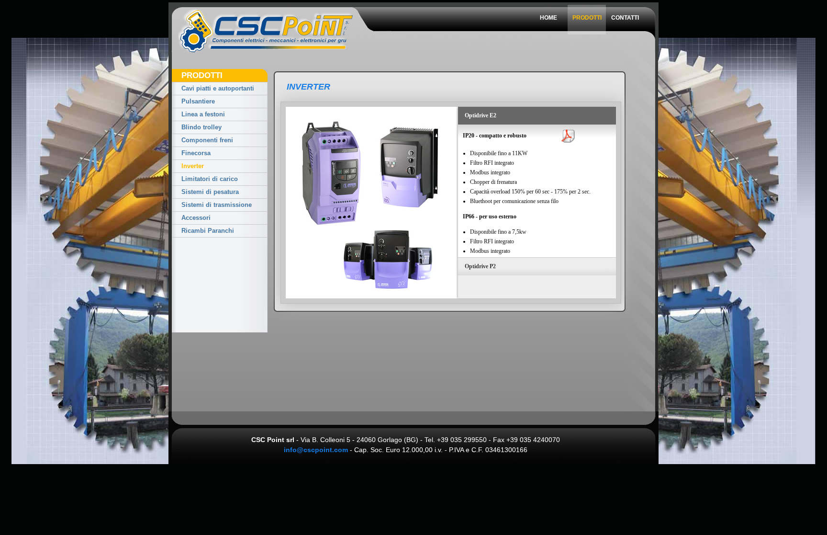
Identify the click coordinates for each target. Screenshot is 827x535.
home (548, 17)
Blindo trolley (201, 127)
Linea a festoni (203, 114)
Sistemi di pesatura (210, 191)
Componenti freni (207, 140)
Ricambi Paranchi (207, 230)
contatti (625, 17)
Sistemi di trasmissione (216, 204)
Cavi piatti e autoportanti (217, 88)
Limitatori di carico (209, 178)
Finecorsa (196, 153)
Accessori (196, 217)
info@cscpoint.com (316, 450)
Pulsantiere (198, 101)
